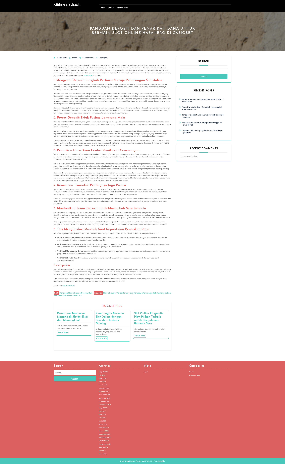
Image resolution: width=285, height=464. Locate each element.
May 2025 (102, 418)
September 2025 (105, 405)
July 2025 (102, 411)
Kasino (111, 7)
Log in (146, 372)
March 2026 (103, 385)
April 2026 (102, 382)
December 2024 (105, 434)
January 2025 (104, 431)
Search (203, 61)
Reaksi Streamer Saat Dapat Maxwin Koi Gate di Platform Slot (202, 100)
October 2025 (104, 401)
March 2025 (103, 424)
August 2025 (103, 408)
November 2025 (104, 398)
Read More (63, 332)
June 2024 (102, 454)
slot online (88, 75)
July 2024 (102, 451)
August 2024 (103, 447)
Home (102, 7)
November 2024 (105, 437)
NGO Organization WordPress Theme (135, 461)
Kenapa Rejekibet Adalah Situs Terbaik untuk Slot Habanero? (203, 116)
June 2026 (102, 378)
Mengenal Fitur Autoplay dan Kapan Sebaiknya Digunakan (202, 131)
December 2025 (105, 395)
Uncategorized (68, 285)
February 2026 (104, 388)
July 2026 (102, 375)
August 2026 (103, 372)
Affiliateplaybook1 (67, 5)
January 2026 (104, 391)
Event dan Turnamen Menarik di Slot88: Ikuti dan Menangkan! (72, 317)
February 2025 (104, 428)
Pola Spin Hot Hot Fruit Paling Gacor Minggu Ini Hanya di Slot (202, 123)
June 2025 (102, 414)
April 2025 (102, 421)
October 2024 (104, 441)
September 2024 (105, 444)
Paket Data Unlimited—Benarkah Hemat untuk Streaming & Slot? (202, 108)
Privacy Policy (122, 7)
